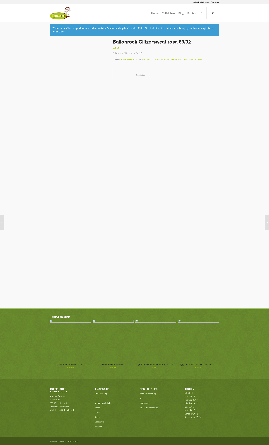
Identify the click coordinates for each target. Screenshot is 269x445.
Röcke (135, 59)
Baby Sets (99, 426)
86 (142, 59)
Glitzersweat (165, 59)
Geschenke (99, 422)
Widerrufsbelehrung (148, 393)
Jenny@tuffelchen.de (65, 410)
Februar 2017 (191, 399)
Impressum (144, 403)
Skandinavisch (183, 59)
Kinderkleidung (126, 59)
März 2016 (190, 410)
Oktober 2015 (191, 413)
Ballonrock (151, 59)
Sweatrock (198, 59)
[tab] (137, 73)
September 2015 (193, 417)
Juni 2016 (189, 406)
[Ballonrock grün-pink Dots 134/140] (2, 222)
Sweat (191, 59)
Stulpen (98, 417)
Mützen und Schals (103, 403)
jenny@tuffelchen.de (211, 2)
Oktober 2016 (191, 403)
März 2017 (190, 396)
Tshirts (97, 412)
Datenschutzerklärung (149, 407)
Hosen (97, 398)
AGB (141, 398)
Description (137, 75)
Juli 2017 (189, 393)
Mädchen (174, 59)
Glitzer (157, 59)
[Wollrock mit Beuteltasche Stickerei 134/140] (267, 222)
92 (145, 59)
